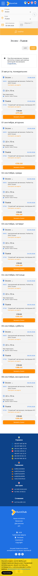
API (19, 526)
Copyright (19, 542)
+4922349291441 (19, 478)
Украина (19, 440)
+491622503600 (19, 469)
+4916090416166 (19, 476)
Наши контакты (19, 518)
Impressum (19, 540)
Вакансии (19, 521)
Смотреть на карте (14, 85)
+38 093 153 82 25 (20, 456)
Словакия (19, 498)
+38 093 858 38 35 (20, 458)
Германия (19, 465)
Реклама (20, 537)
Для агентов (19, 523)
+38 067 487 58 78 (20, 443)
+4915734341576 (19, 474)
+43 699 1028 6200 (20, 489)
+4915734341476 (19, 471)
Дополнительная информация (19, 569)
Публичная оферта (19, 535)
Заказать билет (19, 117)
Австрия (19, 485)
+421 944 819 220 (20, 502)
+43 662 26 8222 (20, 491)
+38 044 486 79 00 (20, 448)
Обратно (27, 23)
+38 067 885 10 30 (20, 446)
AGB (20, 532)
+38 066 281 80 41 (20, 451)
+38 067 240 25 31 (20, 453)
